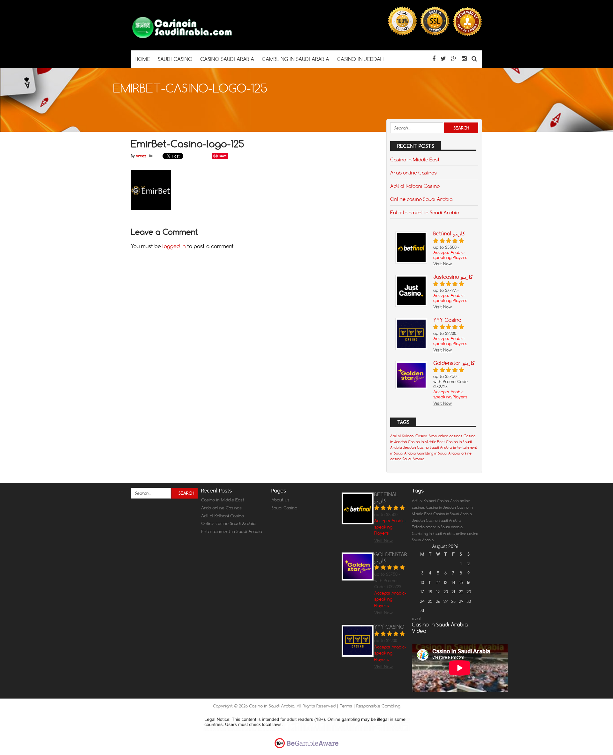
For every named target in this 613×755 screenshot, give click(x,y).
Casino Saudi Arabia (434, 447)
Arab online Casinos (413, 172)
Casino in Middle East (415, 159)
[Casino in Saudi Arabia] (182, 37)
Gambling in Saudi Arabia (438, 453)
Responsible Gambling (378, 705)
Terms (346, 705)
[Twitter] (443, 58)
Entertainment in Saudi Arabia (424, 212)
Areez (141, 156)
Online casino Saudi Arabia (421, 199)
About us (280, 499)
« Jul (416, 618)
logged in (174, 246)
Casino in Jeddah (441, 507)
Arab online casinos (445, 436)
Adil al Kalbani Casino (415, 186)
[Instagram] (464, 58)
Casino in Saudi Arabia (271, 705)
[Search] (474, 58)
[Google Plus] (454, 58)
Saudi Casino (284, 507)
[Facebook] (433, 58)
